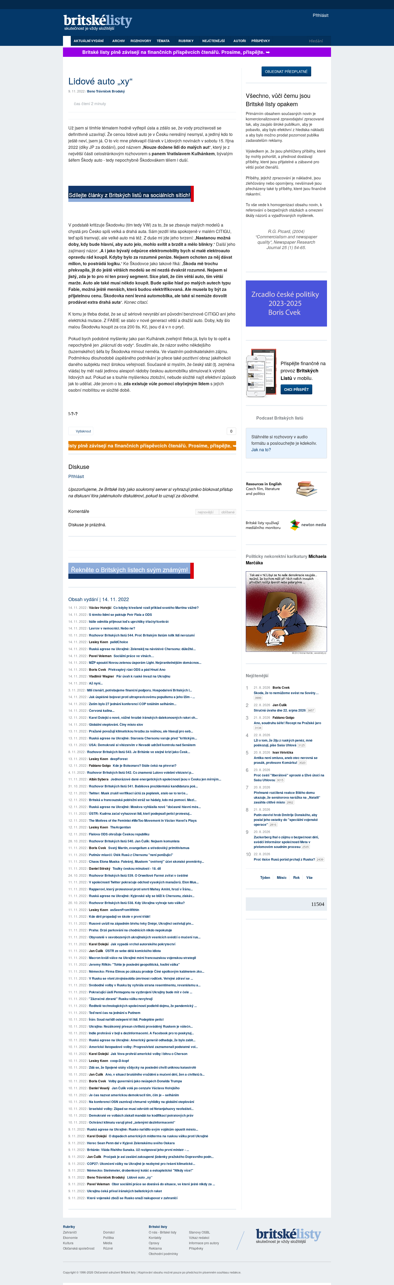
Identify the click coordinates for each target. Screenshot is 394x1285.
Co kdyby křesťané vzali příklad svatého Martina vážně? (156, 607)
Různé (108, 1248)
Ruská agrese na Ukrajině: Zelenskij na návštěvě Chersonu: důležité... (142, 648)
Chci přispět (296, 389)
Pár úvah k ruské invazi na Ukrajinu (143, 676)
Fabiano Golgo (100, 765)
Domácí (108, 1232)
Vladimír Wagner (101, 676)
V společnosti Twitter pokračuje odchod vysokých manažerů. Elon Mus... (144, 882)
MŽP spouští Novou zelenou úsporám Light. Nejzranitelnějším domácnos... (145, 662)
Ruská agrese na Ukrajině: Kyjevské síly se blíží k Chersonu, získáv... (141, 895)
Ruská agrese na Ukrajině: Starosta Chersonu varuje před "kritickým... (143, 738)
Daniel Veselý (99, 1088)
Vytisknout (83, 431)
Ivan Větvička (283, 752)
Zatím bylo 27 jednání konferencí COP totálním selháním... (132, 703)
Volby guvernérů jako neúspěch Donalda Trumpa (145, 1081)
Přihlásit (320, 15)
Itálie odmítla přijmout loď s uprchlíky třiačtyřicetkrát (129, 621)
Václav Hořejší (100, 607)
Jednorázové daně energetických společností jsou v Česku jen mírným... (166, 779)
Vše (309, 877)
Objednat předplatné (286, 71)
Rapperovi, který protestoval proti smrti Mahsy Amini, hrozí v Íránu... (141, 889)
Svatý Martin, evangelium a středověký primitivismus (148, 847)
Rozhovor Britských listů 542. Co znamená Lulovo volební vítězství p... (140, 772)
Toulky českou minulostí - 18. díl (137, 868)
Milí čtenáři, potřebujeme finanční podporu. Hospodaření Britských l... (139, 690)
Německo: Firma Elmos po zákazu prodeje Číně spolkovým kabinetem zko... (146, 971)
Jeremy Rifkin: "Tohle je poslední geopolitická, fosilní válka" (134, 964)
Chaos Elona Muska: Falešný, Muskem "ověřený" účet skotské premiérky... (146, 861)
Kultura (68, 1242)
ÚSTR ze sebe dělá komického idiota (133, 950)
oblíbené (228, 511)
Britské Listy (288, 1236)
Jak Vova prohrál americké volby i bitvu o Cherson (149, 1053)
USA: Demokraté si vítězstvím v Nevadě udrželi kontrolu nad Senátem (142, 744)
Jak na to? (261, 449)
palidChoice (119, 641)
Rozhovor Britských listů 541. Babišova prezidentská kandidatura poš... (143, 786)
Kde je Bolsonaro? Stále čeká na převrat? (144, 765)
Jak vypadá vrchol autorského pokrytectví (143, 944)
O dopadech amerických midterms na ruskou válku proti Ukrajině (158, 1136)
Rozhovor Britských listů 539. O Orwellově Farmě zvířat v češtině (138, 875)
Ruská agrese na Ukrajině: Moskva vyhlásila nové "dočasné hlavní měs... (145, 806)
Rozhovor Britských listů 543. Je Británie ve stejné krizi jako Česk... (138, 751)
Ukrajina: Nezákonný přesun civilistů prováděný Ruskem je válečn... (141, 1026)
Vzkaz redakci (199, 1237)
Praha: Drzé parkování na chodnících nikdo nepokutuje (130, 930)
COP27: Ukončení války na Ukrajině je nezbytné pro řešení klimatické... (141, 1163)
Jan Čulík (96, 950)
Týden (265, 877)
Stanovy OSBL (199, 1232)
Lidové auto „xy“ (140, 1177)
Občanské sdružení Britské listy (115, 1272)
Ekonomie (70, 1237)
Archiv (118, 40)
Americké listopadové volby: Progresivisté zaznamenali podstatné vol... (143, 1046)
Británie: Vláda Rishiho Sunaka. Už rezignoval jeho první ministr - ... (138, 1149)
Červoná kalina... (101, 710)
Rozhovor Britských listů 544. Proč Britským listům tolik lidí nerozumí (142, 635)
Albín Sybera (99, 779)
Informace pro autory (204, 1242)
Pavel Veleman (100, 655)
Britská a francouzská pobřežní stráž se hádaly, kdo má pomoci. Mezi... (142, 799)
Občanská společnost (78, 1248)
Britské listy (100, 22)
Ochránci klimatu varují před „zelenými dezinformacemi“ (132, 1122)
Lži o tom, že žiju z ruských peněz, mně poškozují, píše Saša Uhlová (283, 742)
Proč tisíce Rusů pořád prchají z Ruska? (288, 859)
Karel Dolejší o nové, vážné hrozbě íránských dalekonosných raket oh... (143, 717)
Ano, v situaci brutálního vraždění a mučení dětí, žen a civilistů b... (155, 1074)
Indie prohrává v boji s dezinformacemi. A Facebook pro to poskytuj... (141, 1033)
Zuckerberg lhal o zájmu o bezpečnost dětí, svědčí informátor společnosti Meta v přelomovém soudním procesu (286, 842)
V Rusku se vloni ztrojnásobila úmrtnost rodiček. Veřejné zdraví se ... (141, 978)
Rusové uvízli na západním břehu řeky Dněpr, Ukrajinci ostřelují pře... (141, 923)
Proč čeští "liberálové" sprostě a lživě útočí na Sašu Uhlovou (289, 777)
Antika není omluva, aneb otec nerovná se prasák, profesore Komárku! (286, 760)
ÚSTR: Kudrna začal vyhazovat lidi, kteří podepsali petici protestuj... (140, 813)
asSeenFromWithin (124, 909)
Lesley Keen (98, 641)
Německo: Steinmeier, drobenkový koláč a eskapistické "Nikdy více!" (140, 1170)
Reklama (155, 1248)
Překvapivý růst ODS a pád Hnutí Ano (136, 669)
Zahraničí (70, 1232)
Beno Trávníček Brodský (106, 91)
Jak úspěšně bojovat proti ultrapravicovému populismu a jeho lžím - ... (142, 696)
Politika (108, 1237)
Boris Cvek (97, 669)
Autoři (239, 40)
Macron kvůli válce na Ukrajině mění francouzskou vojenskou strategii (142, 957)
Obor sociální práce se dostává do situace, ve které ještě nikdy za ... (163, 1184)
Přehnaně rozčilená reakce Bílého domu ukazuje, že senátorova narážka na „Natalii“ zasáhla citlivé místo (287, 797)
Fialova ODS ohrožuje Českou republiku (119, 834)
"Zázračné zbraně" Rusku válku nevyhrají (121, 998)
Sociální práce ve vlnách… (134, 655)
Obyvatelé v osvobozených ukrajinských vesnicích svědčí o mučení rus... (144, 937)
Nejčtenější (257, 675)
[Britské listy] (131, 194)
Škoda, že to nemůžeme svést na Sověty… (286, 695)
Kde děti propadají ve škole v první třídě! (119, 916)
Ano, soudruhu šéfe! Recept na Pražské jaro (287, 725)
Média (107, 1242)
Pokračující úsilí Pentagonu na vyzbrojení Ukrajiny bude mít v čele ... (140, 992)
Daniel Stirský (99, 868)
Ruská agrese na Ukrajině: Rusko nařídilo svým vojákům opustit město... (142, 1129)
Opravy (154, 1242)
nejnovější (206, 511)
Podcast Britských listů (279, 418)
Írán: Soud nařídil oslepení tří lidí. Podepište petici (126, 1019)
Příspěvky (260, 40)
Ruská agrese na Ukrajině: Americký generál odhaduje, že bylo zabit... (142, 1040)
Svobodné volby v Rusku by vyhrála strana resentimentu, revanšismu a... (144, 985)
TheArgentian (120, 827)
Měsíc (282, 877)
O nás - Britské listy (162, 1232)
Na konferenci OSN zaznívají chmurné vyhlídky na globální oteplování (141, 1101)
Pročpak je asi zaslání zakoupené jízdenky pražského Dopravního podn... (158, 1156)
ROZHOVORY (141, 40)
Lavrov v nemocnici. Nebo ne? (112, 628)
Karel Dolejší (99, 944)
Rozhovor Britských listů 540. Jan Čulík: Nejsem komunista (134, 841)
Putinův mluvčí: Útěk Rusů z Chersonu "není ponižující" (131, 854)
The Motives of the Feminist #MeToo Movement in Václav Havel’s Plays (143, 820)
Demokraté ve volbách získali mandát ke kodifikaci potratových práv (141, 1115)
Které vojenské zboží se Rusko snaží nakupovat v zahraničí (132, 1197)
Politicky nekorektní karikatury (286, 559)
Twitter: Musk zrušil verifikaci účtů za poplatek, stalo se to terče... (138, 793)
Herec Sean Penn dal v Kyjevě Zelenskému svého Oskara (131, 1142)
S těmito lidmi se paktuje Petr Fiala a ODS (120, 614)
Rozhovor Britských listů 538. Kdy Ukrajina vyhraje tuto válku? (137, 902)
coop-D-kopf (119, 1060)
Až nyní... (96, 683)
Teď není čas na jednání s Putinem (114, 1012)
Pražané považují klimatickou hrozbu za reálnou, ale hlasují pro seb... (141, 731)
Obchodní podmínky (163, 1253)
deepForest (119, 758)
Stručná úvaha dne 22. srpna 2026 (284, 710)
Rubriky (186, 40)
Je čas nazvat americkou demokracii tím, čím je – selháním (134, 1095)
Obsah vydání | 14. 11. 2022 (98, 598)
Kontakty (155, 1237)
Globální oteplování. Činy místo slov (116, 724)
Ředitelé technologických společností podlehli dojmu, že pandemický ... (143, 1005)
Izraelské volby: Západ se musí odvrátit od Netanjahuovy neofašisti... (141, 1108)
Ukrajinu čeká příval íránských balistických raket (124, 1190)
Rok (296, 877)
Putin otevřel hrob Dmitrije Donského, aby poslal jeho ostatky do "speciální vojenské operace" (286, 819)
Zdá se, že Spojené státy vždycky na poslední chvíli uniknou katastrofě (142, 1067)
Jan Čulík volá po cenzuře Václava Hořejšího (146, 1088)
